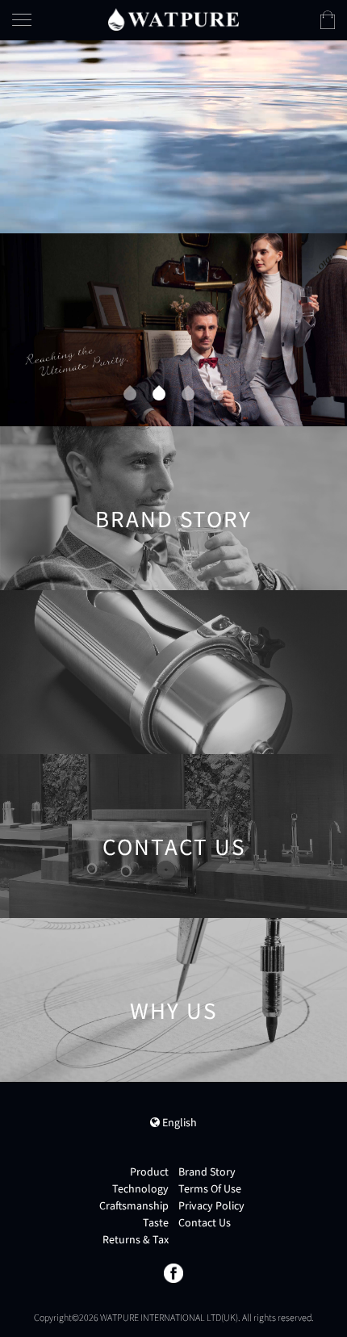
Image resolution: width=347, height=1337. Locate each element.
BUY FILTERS (275, 144)
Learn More (174, 563)
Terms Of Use (209, 1188)
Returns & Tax (135, 1239)
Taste (156, 1222)
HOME (255, 76)
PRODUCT (267, 110)
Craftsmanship (134, 1205)
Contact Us (204, 1222)
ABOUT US (269, 178)
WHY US (173, 1028)
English (178, 1122)
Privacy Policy (211, 1205)
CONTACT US (277, 212)
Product (149, 1171)
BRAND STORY (173, 537)
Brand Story (207, 1171)
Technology (140, 1188)
